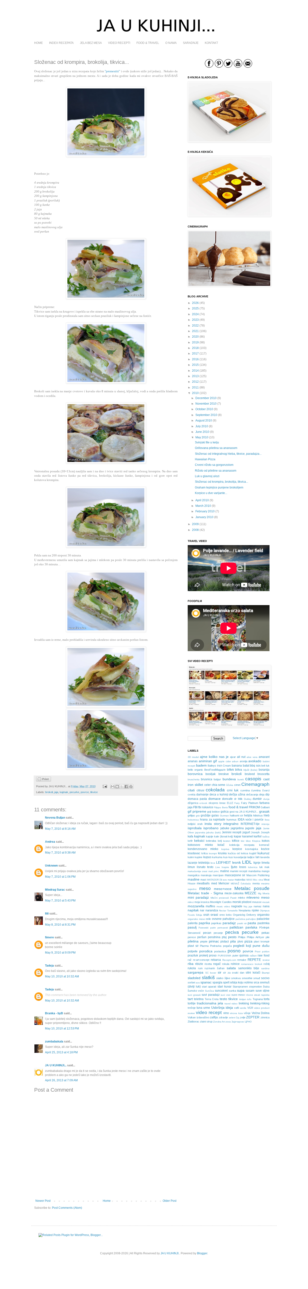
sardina (265, 968)
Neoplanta (244, 910)
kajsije (209, 836)
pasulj (192, 927)
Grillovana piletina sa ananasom (216, 448)
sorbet (191, 982)
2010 (195, 393)
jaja (56, 792)
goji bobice (213, 811)
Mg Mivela (264, 893)
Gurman (224, 815)
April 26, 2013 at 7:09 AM (61, 1080)
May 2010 (201, 437)
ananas (193, 761)
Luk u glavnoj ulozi (207, 476)
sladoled (194, 978)
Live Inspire (222, 867)
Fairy (237, 803)
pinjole (203, 941)
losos (242, 867)
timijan (242, 999)
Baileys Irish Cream (219, 765)
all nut (241, 757)
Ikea (267, 819)
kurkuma (217, 857)
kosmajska (251, 849)
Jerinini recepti (232, 832)
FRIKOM (254, 807)
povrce (85, 792)
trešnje (192, 1007)
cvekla (191, 794)
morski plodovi (241, 902)
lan (258, 857)
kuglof (252, 853)
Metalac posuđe (252, 888)
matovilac (240, 879)
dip (267, 794)
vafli (236, 1007)
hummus (231, 819)
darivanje (202, 794)
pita (233, 941)
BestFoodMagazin (214, 769)
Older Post (169, 1200)
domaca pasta (197, 799)
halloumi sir (236, 815)
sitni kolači (253, 972)
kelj (220, 840)
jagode (249, 828)
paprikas (216, 923)
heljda (248, 815)
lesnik (236, 862)
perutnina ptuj (217, 937)
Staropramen (240, 986)
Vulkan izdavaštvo (198, 1017)
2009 (195, 524)
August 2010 (203, 420)
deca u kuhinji (219, 794)
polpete (193, 951)
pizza (248, 941)
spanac (206, 982)
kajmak (64, 792)
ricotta (208, 963)
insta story (213, 824)
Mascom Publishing (258, 875)
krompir (213, 853)
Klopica (256, 841)
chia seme (218, 785)
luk (261, 867)
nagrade (236, 906)
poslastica (220, 951)
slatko (219, 978)
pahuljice (251, 919)
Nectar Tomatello (228, 910)
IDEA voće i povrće (250, 819)
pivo (240, 941)
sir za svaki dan (233, 972)
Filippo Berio (221, 807)
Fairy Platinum (249, 802)
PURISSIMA (224, 955)
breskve (223, 774)
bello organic (195, 769)
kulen (191, 857)
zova (228, 1021)
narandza (211, 910)
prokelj (203, 955)
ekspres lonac (217, 802)
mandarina (254, 871)
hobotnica (193, 819)
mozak (266, 902)
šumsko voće (196, 990)
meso (205, 888)
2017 (195, 353)
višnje (247, 1013)
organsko (263, 914)
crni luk (233, 790)
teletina (199, 999)
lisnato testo (205, 867)
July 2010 (201, 426)
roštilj (266, 963)
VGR (250, 1007)
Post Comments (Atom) (67, 1207)
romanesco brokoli (251, 964)
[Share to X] (121, 786)
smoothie (247, 978)
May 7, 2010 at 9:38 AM (60, 852)
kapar (237, 836)
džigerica (193, 802)
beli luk (265, 765)
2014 (195, 370)
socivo (265, 978)
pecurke (74, 792)
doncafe (227, 799)
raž (190, 959)
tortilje (192, 1003)
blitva (238, 769)
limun (191, 867)
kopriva (225, 849)
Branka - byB (54, 1013)
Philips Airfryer (255, 937)
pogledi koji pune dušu (251, 946)
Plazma (204, 945)
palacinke (263, 919)
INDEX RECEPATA (61, 43)
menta (256, 883)
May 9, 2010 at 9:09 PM (60, 952)
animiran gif (208, 761)
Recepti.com (229, 960)
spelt (226, 982)
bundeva (229, 779)
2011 (195, 387)
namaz (258, 906)
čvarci (266, 790)
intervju (266, 824)
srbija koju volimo (241, 982)
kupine (198, 857)
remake (241, 959)
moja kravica (201, 902)
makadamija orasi (197, 871)
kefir (190, 840)
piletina (193, 941)
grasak (264, 811)
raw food (264, 955)
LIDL (247, 862)
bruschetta (193, 779)
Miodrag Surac (55, 889)
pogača (227, 945)
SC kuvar (210, 972)
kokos (266, 840)
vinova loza (236, 1013)
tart (190, 999)
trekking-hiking (260, 1003)
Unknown (51, 865)
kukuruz (263, 853)
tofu (249, 999)
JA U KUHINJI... (55, 1065)
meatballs (203, 883)
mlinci (191, 902)
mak (267, 867)
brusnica (206, 779)
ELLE (230, 802)
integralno (230, 824)
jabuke (224, 828)
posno (234, 950)
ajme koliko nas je (214, 757)
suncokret (221, 990)
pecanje (218, 932)
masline (193, 879)
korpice (237, 849)
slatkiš (208, 977)
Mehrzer (223, 883)
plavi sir (193, 946)
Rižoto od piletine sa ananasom (215, 470)
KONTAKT (211, 43)
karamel (247, 836)
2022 (195, 325)
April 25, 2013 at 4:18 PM (61, 1052)
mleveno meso (258, 897)
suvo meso (238, 994)
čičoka (229, 785)
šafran (221, 968)
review (266, 960)
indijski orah (195, 823)
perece (192, 937)
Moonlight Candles (220, 902)
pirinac (214, 941)
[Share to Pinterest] (130, 786)
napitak (193, 910)
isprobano (210, 828)
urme (206, 1007)
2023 (195, 319)
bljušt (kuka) (250, 769)
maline (224, 871)
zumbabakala (54, 1041)
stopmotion (255, 986)
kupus (207, 857)
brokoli (49, 792)
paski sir (242, 923)
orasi (214, 914)
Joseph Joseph (260, 832)
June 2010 (202, 432)
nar (202, 910)
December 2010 (206, 398)
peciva (232, 932)
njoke (255, 910)
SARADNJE (191, 43)
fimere (49, 937)
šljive (227, 978)
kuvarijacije (240, 857)
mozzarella (196, 906)
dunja (266, 799)
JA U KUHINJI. (169, 1253)
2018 (195, 348)
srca (256, 982)
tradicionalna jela (210, 1003)
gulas (215, 815)
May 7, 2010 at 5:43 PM (60, 900)
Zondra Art (219, 1021)
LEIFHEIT (223, 862)
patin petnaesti (219, 927)
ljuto (234, 867)
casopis (253, 778)
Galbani (265, 807)
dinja (261, 794)
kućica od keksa (238, 853)
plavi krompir (262, 941)
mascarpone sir (235, 875)
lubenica (252, 867)
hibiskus (258, 815)
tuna (199, 1007)
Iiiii (47, 913)
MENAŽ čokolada (241, 883)
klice (248, 841)
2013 (195, 376)
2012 (195, 381)
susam (250, 990)
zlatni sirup (206, 1021)
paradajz (229, 923)
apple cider (224, 761)
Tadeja (49, 965)
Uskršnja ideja (222, 1007)
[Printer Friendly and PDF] (43, 780)
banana (237, 765)
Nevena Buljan (55, 817)
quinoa (244, 955)
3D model (193, 757)
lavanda (265, 857)
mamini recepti (238, 871)
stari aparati (209, 986)
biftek (230, 769)
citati (191, 790)
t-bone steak (253, 995)
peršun (201, 937)
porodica (205, 951)
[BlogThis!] (117, 786)
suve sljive (263, 990)
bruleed (250, 774)
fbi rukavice (205, 807)
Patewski (203, 927)
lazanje (192, 862)
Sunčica (209, 990)
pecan (207, 933)
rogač (217, 964)
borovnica (195, 774)
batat (246, 765)
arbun (235, 761)
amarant (264, 757)
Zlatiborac (193, 1021)
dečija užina (237, 794)
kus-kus (228, 857)
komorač (264, 844)
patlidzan (236, 927)
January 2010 (204, 517)
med (214, 883)
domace (214, 799)
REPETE (254, 960)
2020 (195, 336)
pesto (232, 937)
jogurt (246, 832)
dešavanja (252, 794)
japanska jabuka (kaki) (208, 832)
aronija (243, 761)
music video (223, 906)
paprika (204, 923)
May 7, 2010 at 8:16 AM (60, 828)
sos (198, 982)
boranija (264, 769)
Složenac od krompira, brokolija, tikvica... (221, 481)
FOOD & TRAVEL (147, 43)
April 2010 (202, 500)
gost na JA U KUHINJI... (244, 811)
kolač (221, 845)
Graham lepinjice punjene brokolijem (219, 487)
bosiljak (210, 774)
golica (225, 811)
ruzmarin (210, 968)
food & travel (238, 807)
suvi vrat (225, 995)
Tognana (258, 999)
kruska (222, 853)
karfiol (258, 836)
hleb (267, 815)
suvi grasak (194, 995)
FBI (195, 807)
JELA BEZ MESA (91, 43)
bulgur (217, 779)
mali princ (213, 871)
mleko (241, 897)
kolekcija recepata (242, 844)
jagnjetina (237, 828)
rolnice (235, 964)
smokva (236, 978)
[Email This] (112, 786)
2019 (195, 342)
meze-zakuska (234, 893)
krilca (204, 853)
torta (267, 999)
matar (231, 879)
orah (206, 914)
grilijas (191, 815)
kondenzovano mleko (203, 849)
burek (240, 779)
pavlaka (251, 927)
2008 (195, 530)
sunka (232, 990)
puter (235, 955)
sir (219, 972)
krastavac (194, 853)
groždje (206, 815)
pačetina (240, 919)
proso (213, 955)
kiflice (235, 840)
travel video (231, 1003)
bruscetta (263, 774)
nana (266, 906)
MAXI (249, 879)
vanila (243, 1008)
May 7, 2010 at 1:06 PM (60, 876)
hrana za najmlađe (212, 819)
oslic (208, 918)
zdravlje (223, 1017)
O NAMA (171, 43)
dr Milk (238, 798)
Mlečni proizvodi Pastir (224, 897)
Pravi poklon (262, 951)
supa (240, 990)
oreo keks (225, 914)
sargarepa (195, 972)
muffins (210, 906)
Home (107, 1200)
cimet (237, 784)
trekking (244, 1003)
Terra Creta (211, 999)
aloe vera (252, 757)
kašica (266, 836)
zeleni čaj (234, 1017)
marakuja (206, 875)
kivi (242, 841)
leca (213, 863)
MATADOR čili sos (217, 879)
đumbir (257, 799)
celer (207, 785)
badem (201, 765)
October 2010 (204, 409)
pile (268, 937)
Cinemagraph (255, 784)
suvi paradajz (211, 994)
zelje (242, 1017)
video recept (209, 1012)
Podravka (215, 945)
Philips (241, 937)
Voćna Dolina (261, 1013)
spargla (217, 982)
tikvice (94, 792)
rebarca (216, 960)
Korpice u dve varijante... (211, 493)
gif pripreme (197, 811)
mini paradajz (198, 897)
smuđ (256, 978)
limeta (266, 862)
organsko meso (196, 919)
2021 (195, 331)
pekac (266, 933)
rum (200, 968)
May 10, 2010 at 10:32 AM (62, 976)
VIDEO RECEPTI (119, 43)
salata (231, 968)
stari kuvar (224, 986)
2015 (195, 365)
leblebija (204, 862)
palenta (193, 923)
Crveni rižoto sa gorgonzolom (214, 465)
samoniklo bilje (248, 968)
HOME (38, 43)
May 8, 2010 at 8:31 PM (60, 924)
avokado (254, 761)
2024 (195, 314)
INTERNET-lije (250, 824)
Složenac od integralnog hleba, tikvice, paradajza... (228, 453)
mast (203, 879)
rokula (225, 963)
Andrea (50, 841)
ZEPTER (252, 1017)
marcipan (218, 875)
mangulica (193, 875)
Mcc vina (258, 879)
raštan (253, 955)
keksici (199, 840)
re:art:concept (201, 959)
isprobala (195, 828)
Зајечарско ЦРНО (241, 1021)
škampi (266, 972)
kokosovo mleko (200, 845)
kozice (265, 849)
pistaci (224, 941)
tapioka (265, 995)
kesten (227, 841)
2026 (195, 303)
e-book (203, 803)
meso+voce (222, 889)
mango (266, 871)
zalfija (214, 1017)
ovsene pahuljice (223, 919)
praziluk (193, 955)
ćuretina (256, 790)
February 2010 (205, 511)
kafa (190, 836)
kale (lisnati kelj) (223, 836)
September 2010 (206, 415)
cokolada (215, 789)
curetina (245, 790)
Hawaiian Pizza (205, 459)
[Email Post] (105, 786)
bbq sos (255, 765)
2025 (195, 308)
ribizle (199, 964)
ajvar (233, 756)
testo (223, 999)
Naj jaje (248, 906)
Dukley (247, 799)
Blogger (202, 1253)
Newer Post (43, 1200)
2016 (195, 359)
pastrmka (263, 923)
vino (226, 1013)
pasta (252, 923)
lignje (257, 862)
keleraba (211, 840)
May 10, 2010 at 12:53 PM (62, 1028)
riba (190, 964)
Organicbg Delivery (244, 914)
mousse (257, 902)
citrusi (200, 790)
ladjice (251, 857)
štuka (266, 986)
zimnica (265, 1017)
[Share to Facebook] (126, 786)
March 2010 (203, 506)
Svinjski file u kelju (207, 442)
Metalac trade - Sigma (205, 893)
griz (198, 815)
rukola (192, 968)
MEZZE (250, 893)
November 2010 (206, 403)
